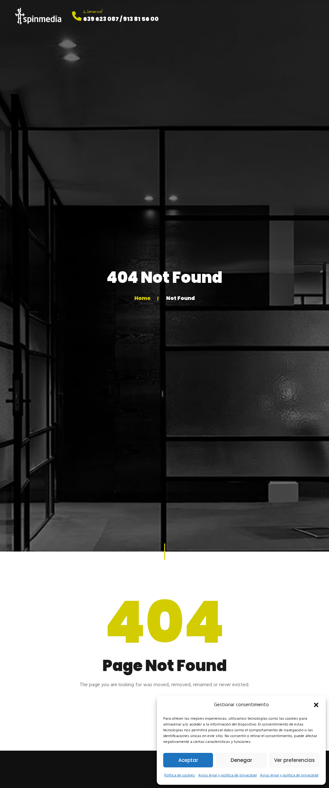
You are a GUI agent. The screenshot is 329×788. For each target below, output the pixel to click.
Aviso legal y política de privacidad (227, 775)
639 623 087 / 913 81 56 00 (121, 19)
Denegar (241, 760)
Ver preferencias (294, 760)
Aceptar (188, 760)
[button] (316, 705)
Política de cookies (179, 775)
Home (142, 298)
